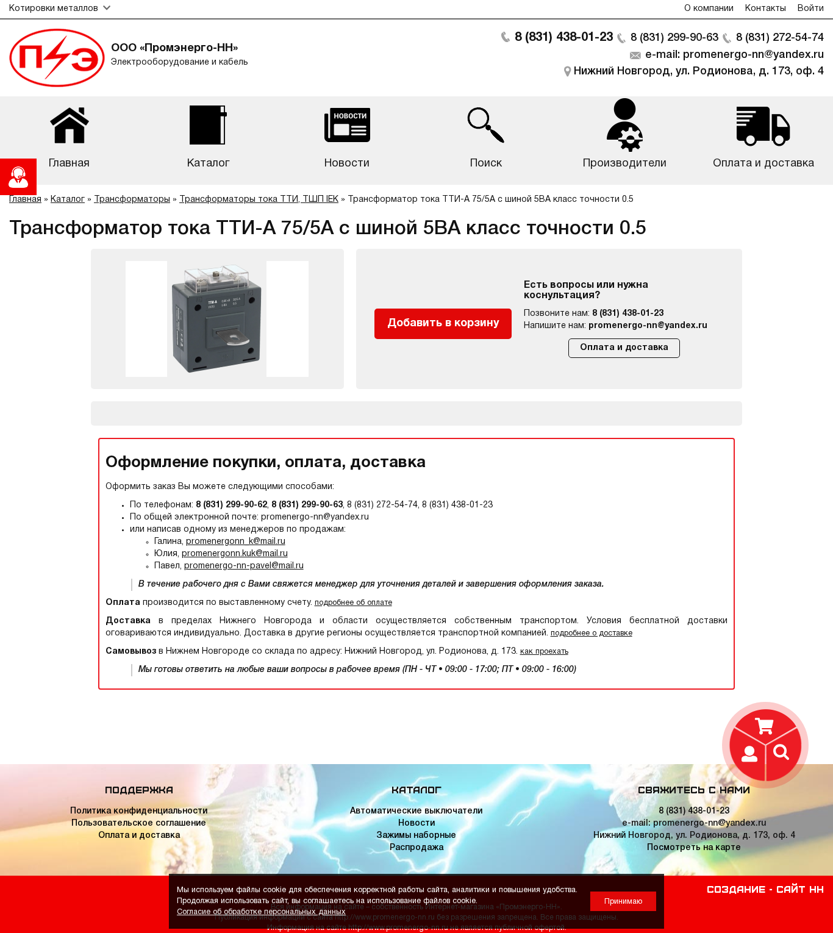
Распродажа (416, 848)
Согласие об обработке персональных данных (261, 912)
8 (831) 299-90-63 (674, 38)
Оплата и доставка (624, 348)
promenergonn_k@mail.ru (235, 542)
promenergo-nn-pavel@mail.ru (244, 566)
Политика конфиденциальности (138, 811)
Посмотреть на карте (694, 848)
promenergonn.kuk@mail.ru (235, 554)
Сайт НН (800, 888)
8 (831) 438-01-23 (564, 37)
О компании (709, 9)
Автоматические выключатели (416, 811)
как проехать (544, 651)
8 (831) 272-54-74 (780, 38)
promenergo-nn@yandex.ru (647, 326)
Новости (416, 824)
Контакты (765, 9)
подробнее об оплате (353, 602)
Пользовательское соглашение (138, 824)
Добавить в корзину (443, 323)
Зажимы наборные (416, 836)
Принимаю (623, 901)
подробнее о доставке (591, 633)
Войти (811, 9)
